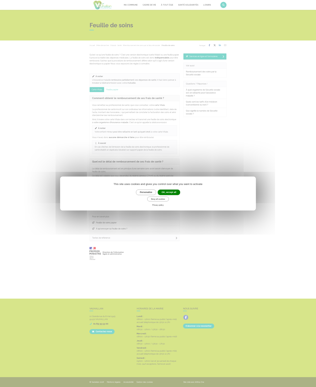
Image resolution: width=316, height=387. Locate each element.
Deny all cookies (158, 199)
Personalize (146, 192)
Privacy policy (158, 205)
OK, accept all (169, 192)
